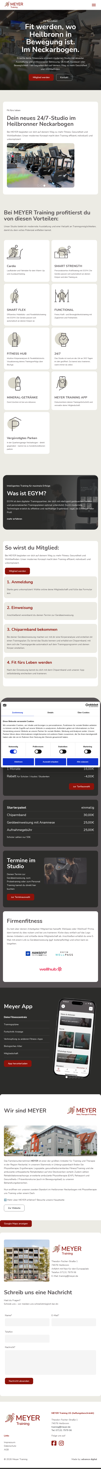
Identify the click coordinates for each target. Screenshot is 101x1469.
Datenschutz (10, 1445)
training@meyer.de (60, 1426)
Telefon (9, 1331)
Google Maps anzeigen (16, 1223)
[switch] (38, 751)
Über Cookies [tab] (83, 712)
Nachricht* (10, 1347)
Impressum (9, 1442)
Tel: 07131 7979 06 (61, 1430)
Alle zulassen (82, 762)
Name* (8, 1315)
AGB (6, 1449)
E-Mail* (55, 1315)
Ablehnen (18, 762)
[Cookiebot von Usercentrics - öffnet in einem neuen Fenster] (87, 705)
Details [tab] (51, 712)
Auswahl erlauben (50, 762)
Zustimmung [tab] (17, 712)
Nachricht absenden (19, 1381)
